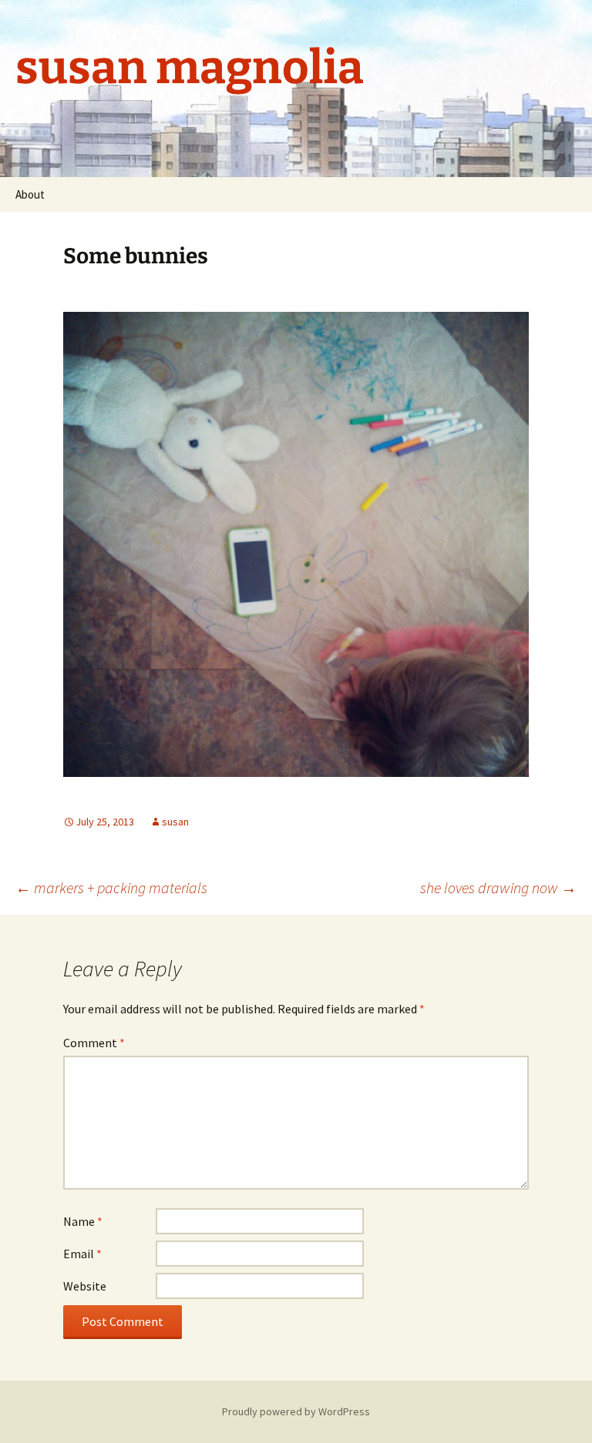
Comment (94, 1042)
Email (82, 1253)
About (30, 194)
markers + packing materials (111, 887)
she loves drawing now (498, 887)
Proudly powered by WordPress (296, 1411)
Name (83, 1221)
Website (84, 1286)
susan (175, 822)
